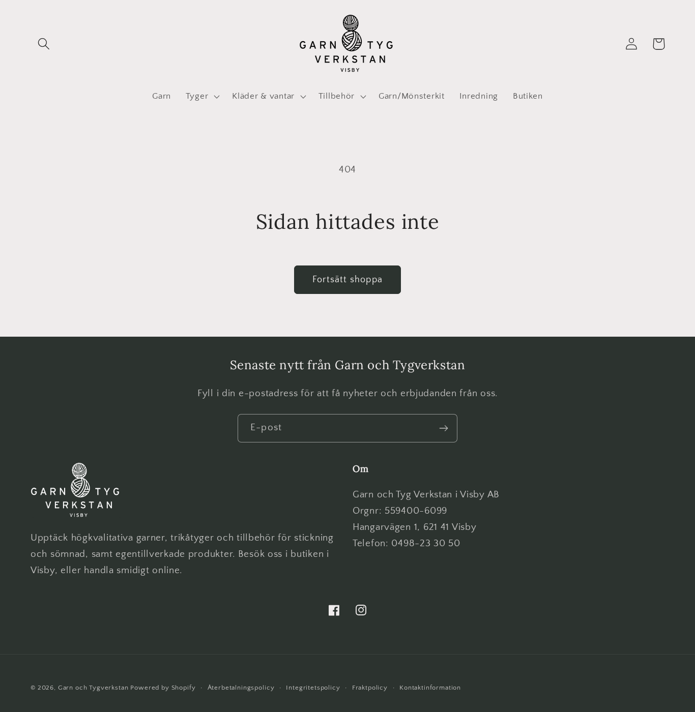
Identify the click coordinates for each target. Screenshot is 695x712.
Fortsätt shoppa (347, 280)
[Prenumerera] (443, 428)
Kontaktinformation (430, 687)
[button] (44, 44)
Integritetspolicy (313, 687)
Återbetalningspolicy (241, 687)
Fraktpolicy (370, 687)
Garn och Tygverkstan (93, 687)
